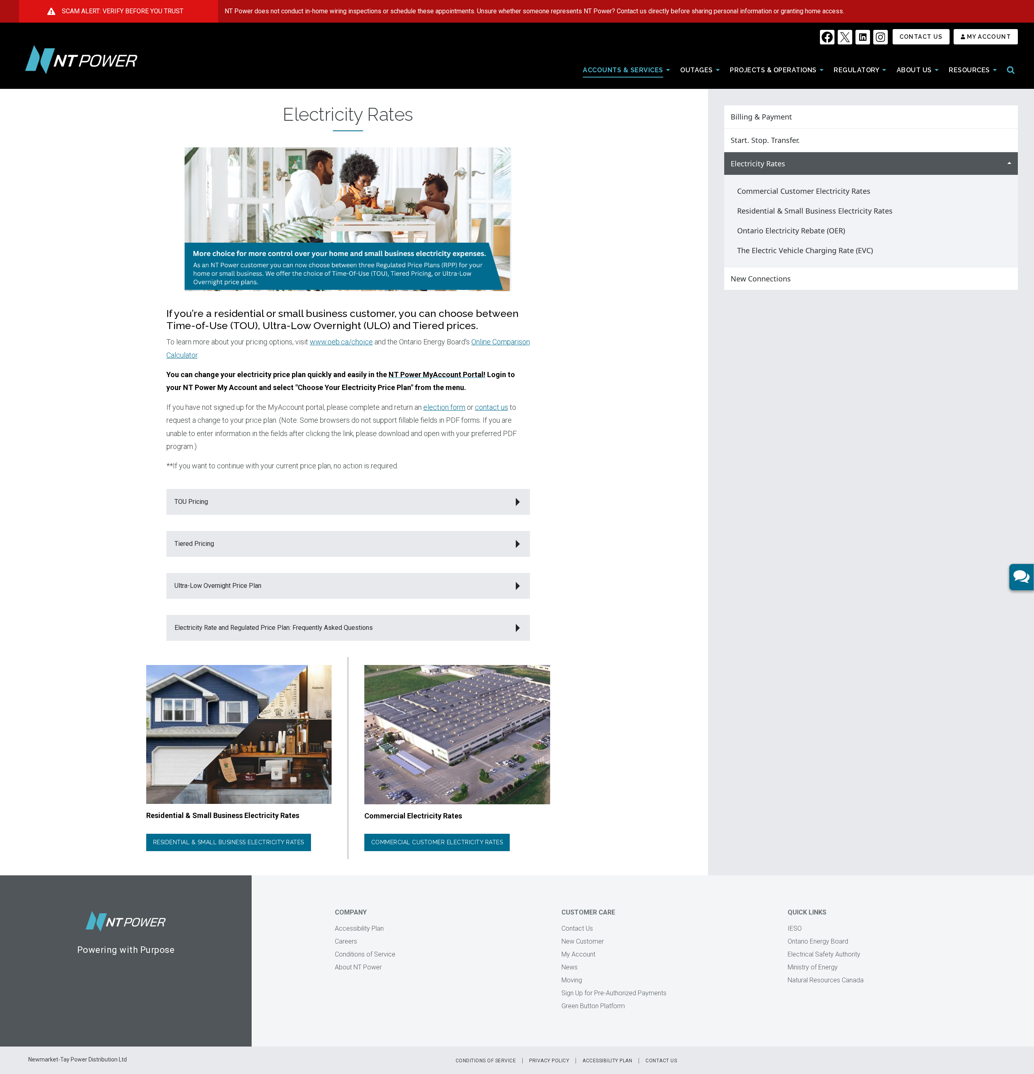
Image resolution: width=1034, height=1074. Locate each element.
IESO (795, 928)
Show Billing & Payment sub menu (1009, 116)
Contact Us (921, 37)
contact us (491, 407)
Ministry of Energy (813, 967)
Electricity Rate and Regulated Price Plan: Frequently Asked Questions (273, 627)
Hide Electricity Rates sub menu (1009, 163)
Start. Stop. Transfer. (765, 140)
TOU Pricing (191, 502)
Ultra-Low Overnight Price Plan (217, 585)
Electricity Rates (758, 163)
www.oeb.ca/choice (341, 342)
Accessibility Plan (359, 928)
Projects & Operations (773, 70)
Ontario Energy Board (818, 941)
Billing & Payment (761, 117)
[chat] (1021, 577)
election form (444, 407)
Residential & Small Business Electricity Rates (228, 842)
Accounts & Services (623, 70)
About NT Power (358, 967)
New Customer (582, 941)
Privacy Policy (549, 1061)
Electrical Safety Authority (824, 954)
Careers (346, 941)
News (569, 967)
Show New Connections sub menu (1009, 278)
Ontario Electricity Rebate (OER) (791, 230)
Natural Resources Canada (826, 980)
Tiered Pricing (194, 543)
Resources (969, 70)
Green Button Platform (593, 1006)
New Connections (761, 278)
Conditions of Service (365, 954)
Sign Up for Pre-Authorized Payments (613, 993)
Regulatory (856, 70)
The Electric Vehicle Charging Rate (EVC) (805, 250)
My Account (989, 37)
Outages (696, 70)
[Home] (81, 59)
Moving (571, 980)
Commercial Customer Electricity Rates (437, 842)
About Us (914, 70)
